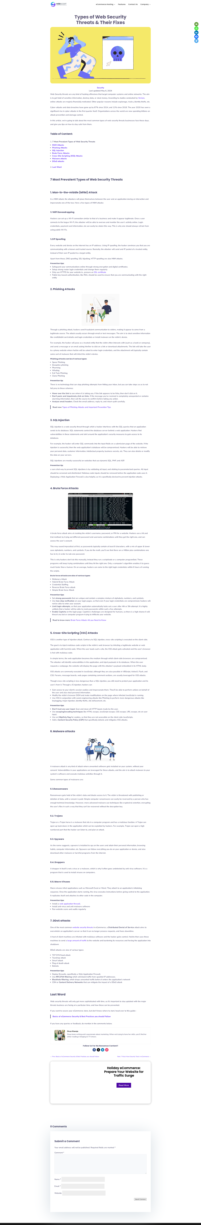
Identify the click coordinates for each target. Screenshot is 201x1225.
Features (122, 4)
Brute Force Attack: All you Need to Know (88, 620)
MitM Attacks (58, 145)
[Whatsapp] (196, 28)
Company (144, 4)
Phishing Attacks (59, 147)
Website (58, 1193)
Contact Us (133, 4)
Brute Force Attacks (61, 153)
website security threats (82, 927)
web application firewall (69, 903)
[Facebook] (196, 37)
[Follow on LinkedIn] (102, 1049)
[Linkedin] (196, 32)
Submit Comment (140, 1199)
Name (57, 1179)
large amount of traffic (76, 940)
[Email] (196, 24)
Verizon (141, 98)
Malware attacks (59, 158)
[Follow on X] (98, 1049)
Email (57, 1186)
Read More (124, 1085)
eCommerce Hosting (104, 4)
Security (100, 87)
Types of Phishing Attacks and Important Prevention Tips (86, 407)
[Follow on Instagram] (106, 1049)
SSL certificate (100, 272)
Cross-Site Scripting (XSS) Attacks (67, 156)
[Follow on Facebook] (94, 1049)
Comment (59, 1152)
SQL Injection (58, 150)
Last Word (57, 167)
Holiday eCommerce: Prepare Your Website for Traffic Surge (124, 1072)
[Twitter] (196, 41)
